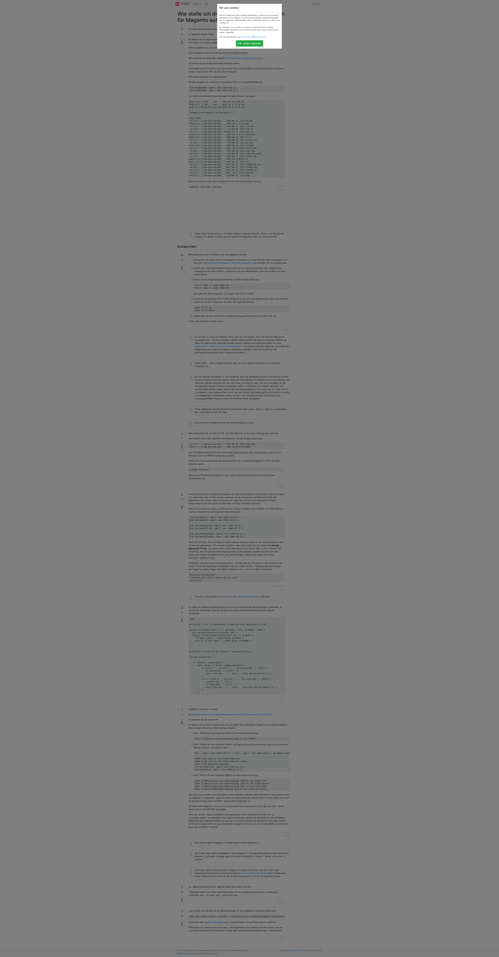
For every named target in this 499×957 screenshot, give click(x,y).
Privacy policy (260, 37)
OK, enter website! (249, 43)
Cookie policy (246, 37)
